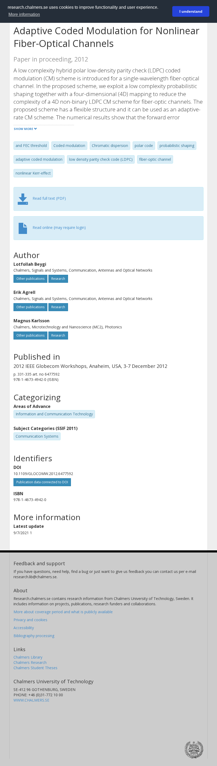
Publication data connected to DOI (42, 482)
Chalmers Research (30, 662)
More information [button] (24, 14)
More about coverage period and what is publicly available (63, 611)
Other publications (30, 278)
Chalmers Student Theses (35, 667)
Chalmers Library (27, 657)
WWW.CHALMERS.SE (31, 700)
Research (58, 278)
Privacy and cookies (30, 619)
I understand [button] (190, 11)
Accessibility (23, 627)
